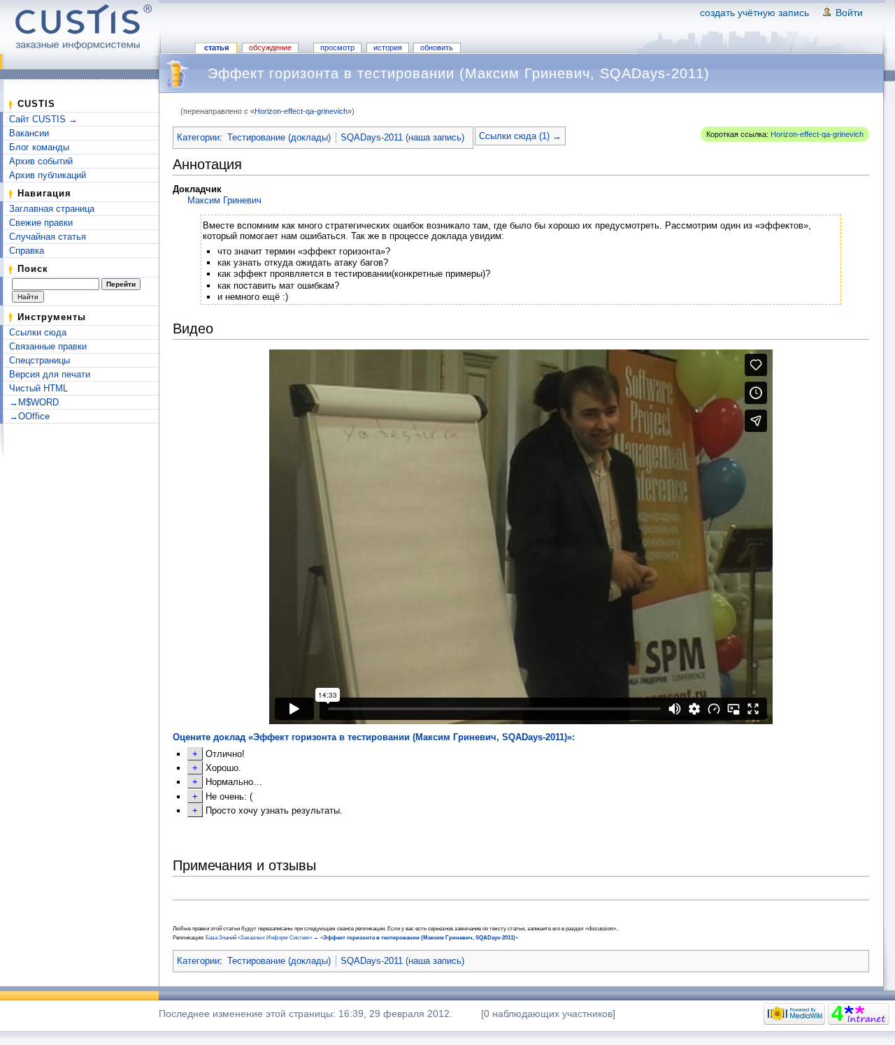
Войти (849, 12)
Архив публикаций (47, 175)
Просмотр (337, 47)
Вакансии (29, 133)
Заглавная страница (51, 208)
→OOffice (29, 416)
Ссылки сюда (37, 332)
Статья (216, 47)
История (387, 47)
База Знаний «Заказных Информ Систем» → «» (362, 938)
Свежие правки (41, 222)
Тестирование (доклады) (279, 137)
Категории (198, 137)
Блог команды (39, 147)
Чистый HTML (38, 388)
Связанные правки (48, 346)
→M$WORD (34, 402)
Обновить (436, 47)
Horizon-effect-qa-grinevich (301, 111)
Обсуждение (270, 47)
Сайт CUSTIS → (43, 119)
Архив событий (41, 161)
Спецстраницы (39, 360)
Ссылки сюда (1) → (520, 136)
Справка (26, 250)
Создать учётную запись (754, 12)
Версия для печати (49, 374)
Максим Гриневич (224, 200)
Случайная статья (47, 236)
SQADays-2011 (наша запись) (402, 137)
